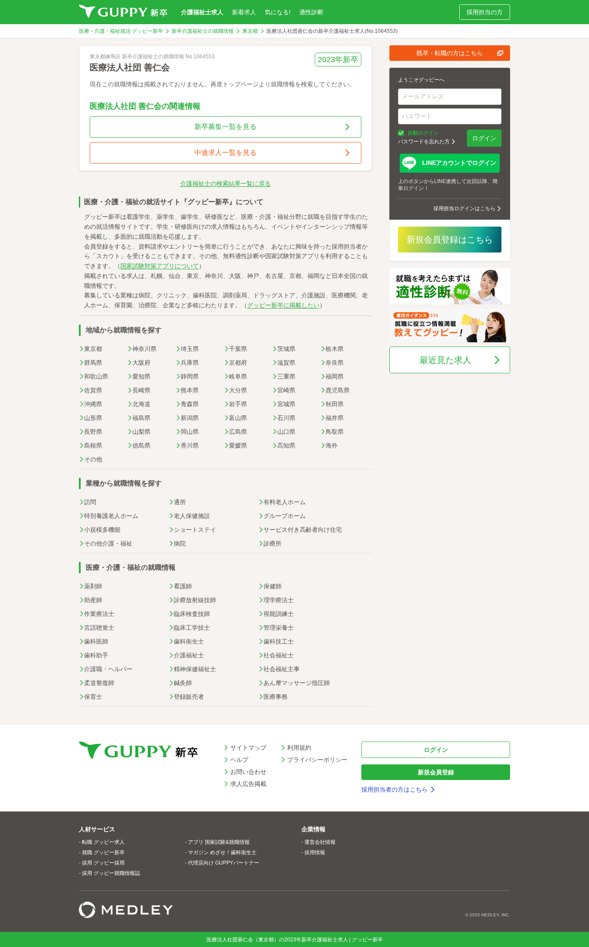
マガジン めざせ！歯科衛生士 (222, 852)
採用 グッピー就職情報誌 (111, 873)
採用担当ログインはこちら (464, 208)
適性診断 (311, 12)
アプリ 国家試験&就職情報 (219, 842)
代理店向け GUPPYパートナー (223, 863)
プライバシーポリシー (317, 759)
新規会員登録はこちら (450, 239)
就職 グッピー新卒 (103, 852)
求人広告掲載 (248, 783)
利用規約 (299, 747)
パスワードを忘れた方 (424, 142)
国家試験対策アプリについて (159, 265)
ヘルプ (239, 759)
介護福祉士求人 (202, 12)
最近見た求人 (445, 360)
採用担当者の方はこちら (394, 789)
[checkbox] (401, 133)
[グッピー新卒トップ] (123, 12)
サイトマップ (248, 747)
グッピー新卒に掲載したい (283, 305)
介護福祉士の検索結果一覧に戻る (225, 183)
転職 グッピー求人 (103, 842)
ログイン (484, 138)
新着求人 (244, 12)
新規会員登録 (436, 772)
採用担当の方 (485, 12)
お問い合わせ (248, 771)
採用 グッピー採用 (103, 863)
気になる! (278, 12)
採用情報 (314, 852)
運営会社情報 (319, 842)
